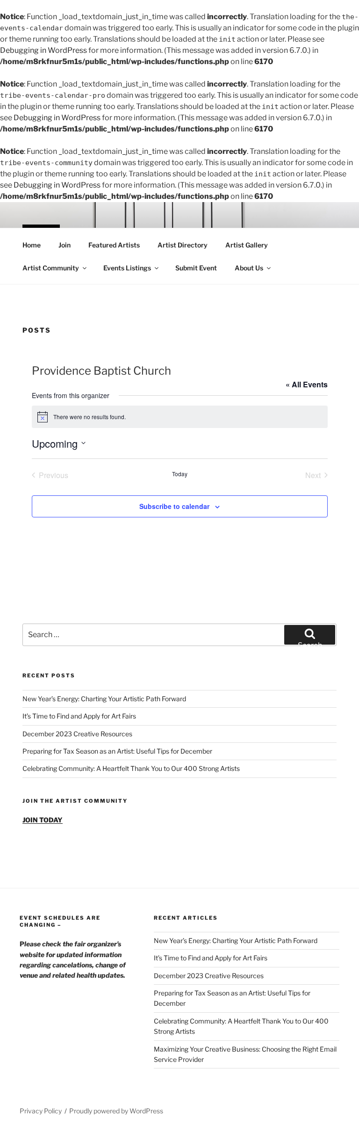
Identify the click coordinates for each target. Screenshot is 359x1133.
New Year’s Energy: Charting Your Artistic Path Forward (104, 699)
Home (31, 245)
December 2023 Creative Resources (77, 734)
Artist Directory (183, 245)
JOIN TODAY (42, 820)
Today (179, 474)
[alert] (180, 417)
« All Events (307, 384)
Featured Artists (114, 245)
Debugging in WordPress (43, 50)
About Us (249, 268)
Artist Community (50, 268)
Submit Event (196, 268)
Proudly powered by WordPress (116, 1111)
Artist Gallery (246, 245)
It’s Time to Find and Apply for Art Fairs (79, 716)
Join (64, 245)
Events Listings (127, 268)
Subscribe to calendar (174, 506)
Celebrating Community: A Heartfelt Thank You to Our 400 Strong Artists (131, 768)
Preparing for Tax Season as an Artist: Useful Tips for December (117, 751)
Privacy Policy (41, 1111)
